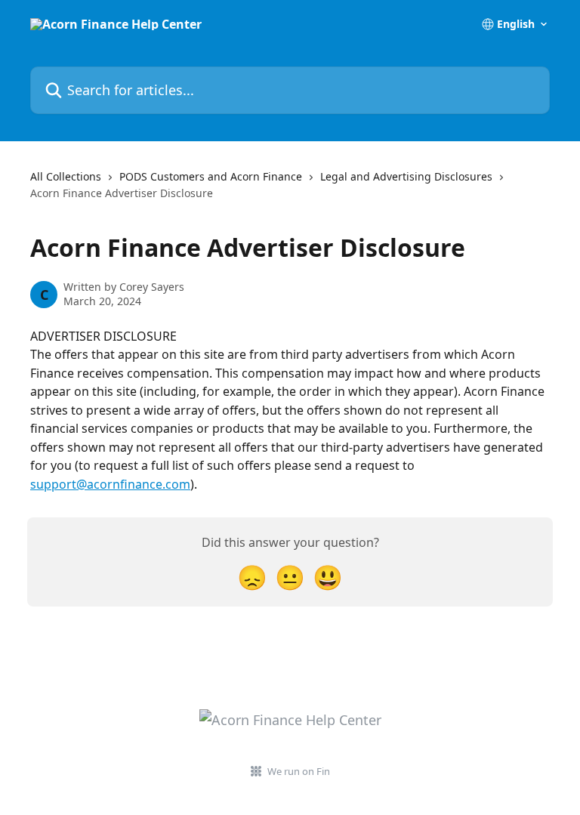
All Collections (65, 176)
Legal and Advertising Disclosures (406, 176)
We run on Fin (298, 771)
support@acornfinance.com (110, 484)
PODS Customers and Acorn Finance (210, 176)
